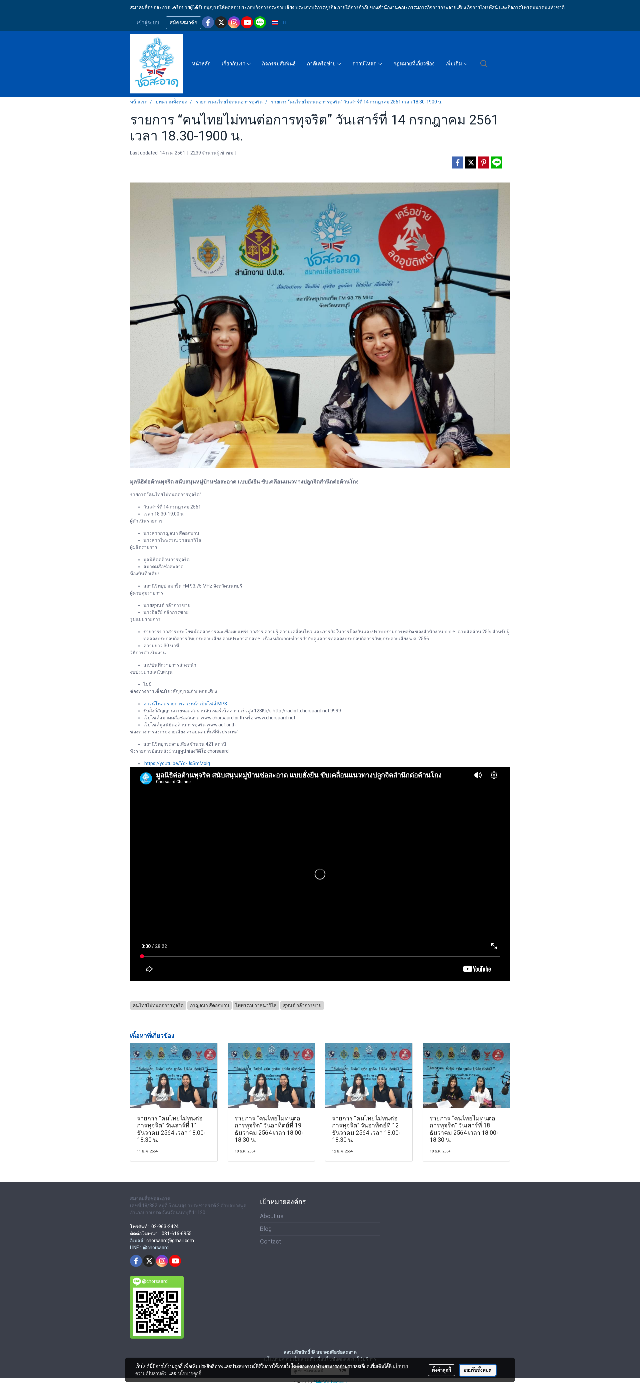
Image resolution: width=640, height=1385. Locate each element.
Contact (270, 1241)
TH (282, 22)
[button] (484, 63)
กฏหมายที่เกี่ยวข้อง (413, 64)
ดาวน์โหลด (365, 64)
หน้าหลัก (201, 64)
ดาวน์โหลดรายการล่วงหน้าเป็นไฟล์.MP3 (185, 703)
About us (272, 1216)
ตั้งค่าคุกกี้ (441, 1370)
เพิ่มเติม (454, 64)
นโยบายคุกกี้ (189, 1373)
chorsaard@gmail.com (170, 1240)
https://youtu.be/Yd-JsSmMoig (177, 763)
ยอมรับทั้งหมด (478, 1370)
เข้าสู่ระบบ (148, 23)
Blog (266, 1228)
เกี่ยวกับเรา (234, 64)
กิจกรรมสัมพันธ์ (279, 64)
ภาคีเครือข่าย (322, 64)
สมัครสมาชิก (183, 23)
